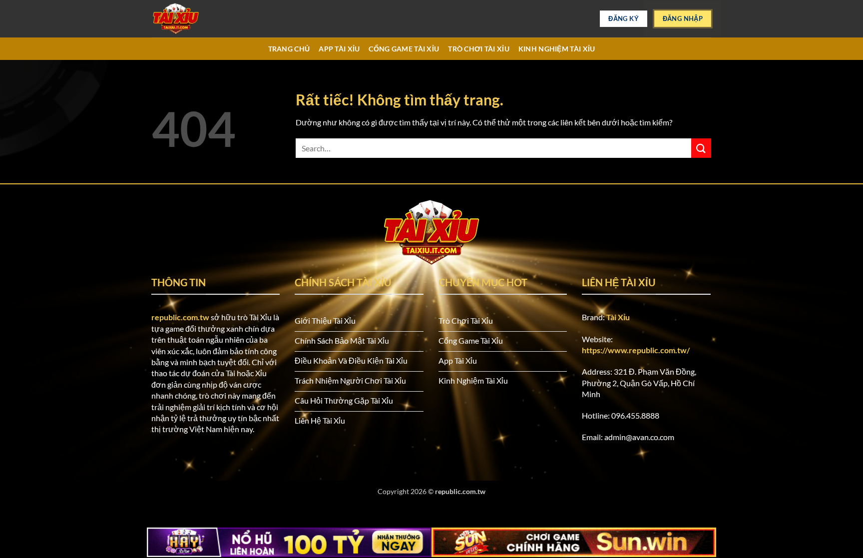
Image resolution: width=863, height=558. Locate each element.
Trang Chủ (289, 48)
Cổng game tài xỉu (404, 48)
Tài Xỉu (618, 317)
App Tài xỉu (339, 48)
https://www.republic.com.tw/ (636, 350)
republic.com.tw (180, 317)
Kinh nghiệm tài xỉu (556, 48)
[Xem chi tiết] (202, 18)
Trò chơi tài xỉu (478, 48)
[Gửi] (701, 148)
